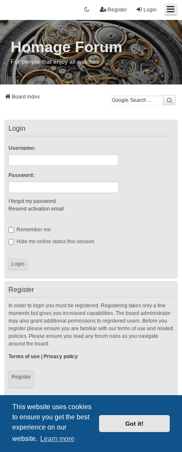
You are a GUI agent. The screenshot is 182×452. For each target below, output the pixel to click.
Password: (21, 175)
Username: (22, 148)
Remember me (33, 230)
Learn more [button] (57, 438)
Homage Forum (66, 47)
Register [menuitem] (117, 10)
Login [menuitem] (150, 10)
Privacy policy (61, 356)
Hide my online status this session (54, 241)
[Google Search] (169, 100)
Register (21, 377)
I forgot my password (32, 201)
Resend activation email (36, 209)
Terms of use (24, 356)
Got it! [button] (134, 423)
